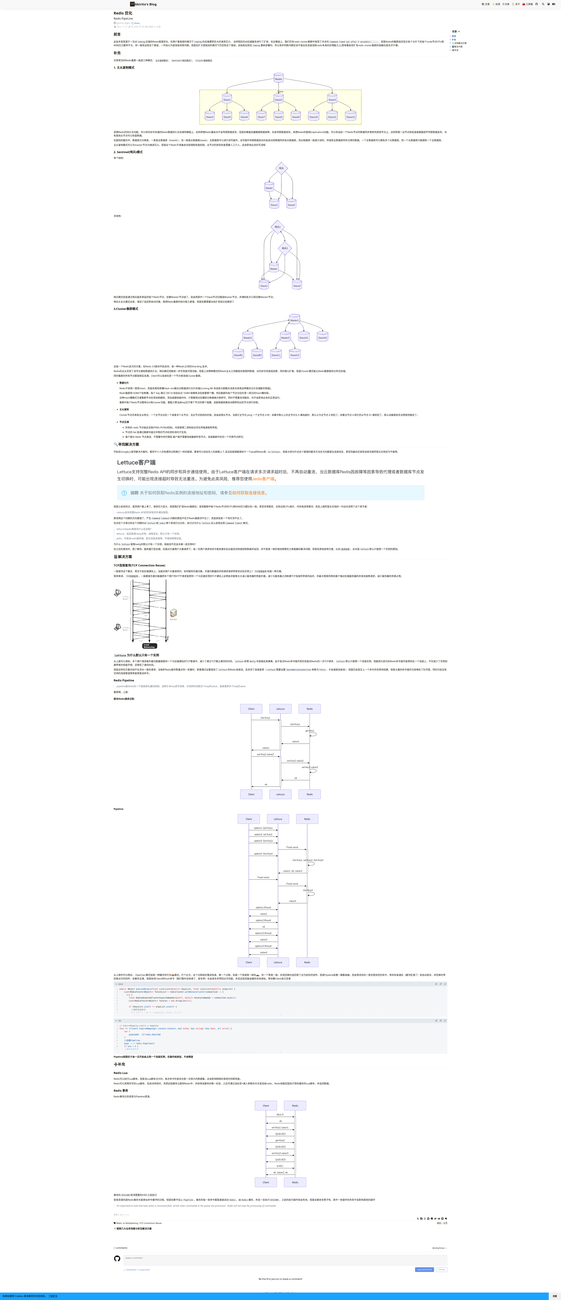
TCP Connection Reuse (150, 1223)
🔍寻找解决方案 (459, 43)
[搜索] (543, 4)
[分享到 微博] (435, 1218)
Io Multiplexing (130, 1223)
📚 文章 (486, 4)
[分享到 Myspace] (438, 1218)
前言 (454, 36)
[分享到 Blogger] (442, 1218)
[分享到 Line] (431, 1218)
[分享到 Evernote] (445, 1218)
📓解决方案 (457, 46)
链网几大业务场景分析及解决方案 (134, 1228)
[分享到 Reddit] (428, 1218)
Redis (137, 23)
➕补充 (455, 50)
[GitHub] (536, 4)
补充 (454, 39)
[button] (548, 4)
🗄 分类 (506, 4)
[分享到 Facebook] (421, 1218)
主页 (445, 1223)
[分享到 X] (417, 1218)
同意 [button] (555, 1296)
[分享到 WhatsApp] (424, 1218)
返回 (439, 1223)
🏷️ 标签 (496, 4)
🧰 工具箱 (527, 4)
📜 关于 (516, 4)
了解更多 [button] (53, 1296)
